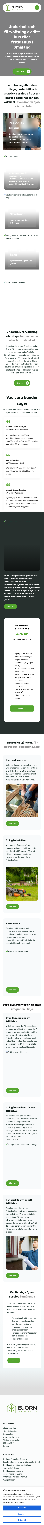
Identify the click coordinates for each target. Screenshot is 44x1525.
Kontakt (13, 1360)
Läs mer (10, 606)
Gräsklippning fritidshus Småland (17, 1465)
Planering (22, 708)
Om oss (6, 1446)
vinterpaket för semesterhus (15, 1477)
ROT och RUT (8, 1443)
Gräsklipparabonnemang (13, 1471)
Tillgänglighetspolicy (11, 1440)
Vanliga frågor (9, 1480)
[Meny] (37, 7)
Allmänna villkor (9, 1428)
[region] (22, 1505)
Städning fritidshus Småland (15, 1459)
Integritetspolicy (10, 1431)
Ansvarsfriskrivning (11, 1437)
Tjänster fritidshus (11, 1468)
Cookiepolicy (8, 1434)
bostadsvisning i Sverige (13, 1474)
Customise (22, 1514)
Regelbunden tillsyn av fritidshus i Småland (21, 1462)
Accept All (22, 1508)
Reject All (22, 1520)
